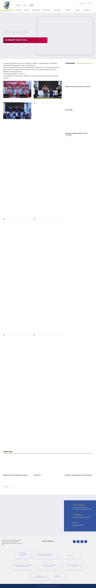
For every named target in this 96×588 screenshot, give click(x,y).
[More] (68, 490)
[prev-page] (66, 139)
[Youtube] (85, 541)
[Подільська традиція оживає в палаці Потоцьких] (79, 122)
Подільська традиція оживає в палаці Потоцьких (78, 475)
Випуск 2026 (68, 110)
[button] (81, 3)
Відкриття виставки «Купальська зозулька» (78, 86)
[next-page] (69, 139)
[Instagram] (81, 541)
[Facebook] (74, 541)
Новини (15, 32)
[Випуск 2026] (79, 98)
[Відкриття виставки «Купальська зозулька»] (79, 75)
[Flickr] (78, 541)
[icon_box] (18, 4)
